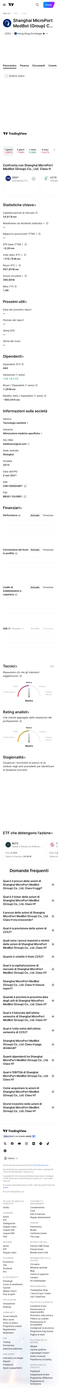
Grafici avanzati (37, 1356)
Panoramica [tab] (9, 65)
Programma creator (12, 1326)
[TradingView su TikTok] (48, 1143)
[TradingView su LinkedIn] (34, 1143)
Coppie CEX (9, 1230)
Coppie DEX (9, 1233)
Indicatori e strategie (13, 1358)
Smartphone (9, 1303)
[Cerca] (37, 5)
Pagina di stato (37, 1334)
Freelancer (8, 1364)
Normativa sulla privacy (41, 1315)
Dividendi (7, 1268)
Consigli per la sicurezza (42, 1328)
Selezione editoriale (12, 1348)
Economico (8, 1261)
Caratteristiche (37, 1207)
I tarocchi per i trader (40, 1293)
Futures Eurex (37, 1249)
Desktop (7, 1307)
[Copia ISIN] (25, 486)
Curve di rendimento (13, 1284)
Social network (10, 1316)
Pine (5, 1236)
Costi (32, 1210)
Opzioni (6, 1287)
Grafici (6, 1207)
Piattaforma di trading (40, 1359)
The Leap (34, 1236)
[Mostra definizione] (36, 212)
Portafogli (7, 1281)
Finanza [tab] (24, 65)
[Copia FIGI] (25, 496)
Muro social (8, 1319)
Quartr (5, 1187)
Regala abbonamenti (40, 1217)
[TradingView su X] (5, 1143)
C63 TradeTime (37, 1296)
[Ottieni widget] (52, 666)
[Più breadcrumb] (16, 13)
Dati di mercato (37, 1214)
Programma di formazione (37, 1382)
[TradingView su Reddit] (5, 1151)
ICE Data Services (40, 1165)
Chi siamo (35, 1264)
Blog (32, 1270)
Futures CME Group (39, 1246)
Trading (6, 1342)
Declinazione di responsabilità (37, 1310)
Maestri (6, 1361)
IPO (5, 1271)
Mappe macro (10, 1291)
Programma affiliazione (41, 1377)
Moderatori (8, 1332)
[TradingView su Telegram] (41, 1143)
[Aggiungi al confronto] (33, 178)
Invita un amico (10, 1322)
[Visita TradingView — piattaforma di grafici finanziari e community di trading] (15, 133)
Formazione (8, 1345)
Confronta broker (38, 1233)
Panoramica (36, 1226)
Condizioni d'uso (38, 1306)
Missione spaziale (38, 1267)
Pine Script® (9, 1294)
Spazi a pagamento (12, 1368)
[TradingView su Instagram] (26, 1143)
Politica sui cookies (39, 1318)
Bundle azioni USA (39, 1252)
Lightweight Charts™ (40, 1353)
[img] (43, 33)
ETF (5, 1220)
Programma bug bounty (41, 1331)
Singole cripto (9, 1226)
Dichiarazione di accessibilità (38, 1323)
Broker (33, 1230)
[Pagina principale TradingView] (11, 5)
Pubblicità (35, 1371)
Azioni (6, 1216)
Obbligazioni (9, 1223)
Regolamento (9, 1329)
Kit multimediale (38, 1280)
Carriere (34, 1277)
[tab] (35, 515)
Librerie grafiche (38, 1349)
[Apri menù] (4, 5)
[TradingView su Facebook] (12, 1143)
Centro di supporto (39, 1274)
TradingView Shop (39, 1290)
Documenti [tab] (38, 65)
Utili (5, 1265)
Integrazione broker (39, 1374)
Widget (33, 1346)
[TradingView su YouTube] (19, 1143)
